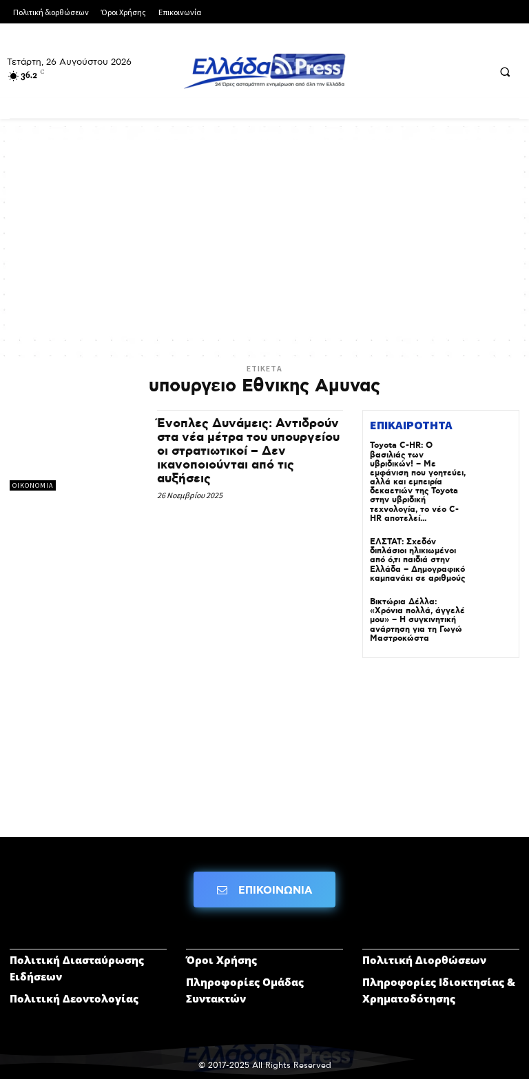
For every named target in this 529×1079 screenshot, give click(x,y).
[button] (505, 71)
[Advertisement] (264, 236)
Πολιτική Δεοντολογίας (74, 998)
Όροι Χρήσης (221, 960)
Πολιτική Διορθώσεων (424, 960)
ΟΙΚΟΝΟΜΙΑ (32, 485)
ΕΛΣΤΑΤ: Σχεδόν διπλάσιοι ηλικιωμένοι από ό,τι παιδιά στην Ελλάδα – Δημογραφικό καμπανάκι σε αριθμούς (417, 560)
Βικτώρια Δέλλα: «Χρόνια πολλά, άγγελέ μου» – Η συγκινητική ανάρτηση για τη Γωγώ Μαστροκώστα (417, 620)
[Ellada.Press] (264, 71)
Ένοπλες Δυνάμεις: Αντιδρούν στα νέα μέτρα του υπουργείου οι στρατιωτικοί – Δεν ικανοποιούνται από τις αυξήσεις (248, 450)
